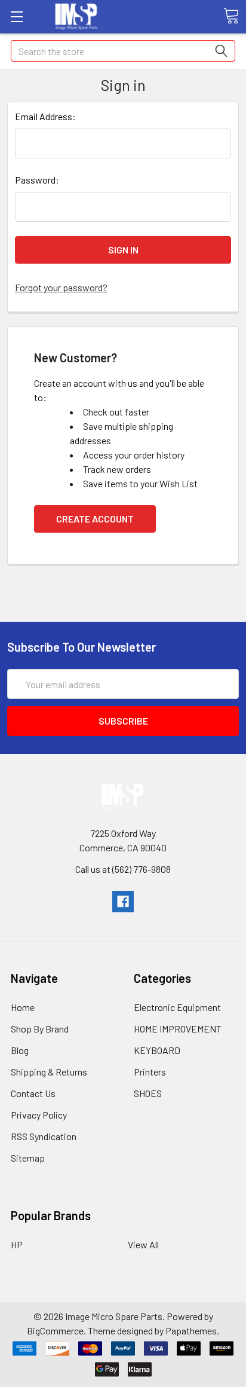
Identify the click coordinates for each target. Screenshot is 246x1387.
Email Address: (45, 116)
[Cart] (231, 16)
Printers (150, 1071)
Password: (37, 179)
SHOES (148, 1093)
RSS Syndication (43, 1136)
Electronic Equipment (177, 1007)
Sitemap (28, 1157)
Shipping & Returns (49, 1071)
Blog (20, 1050)
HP (17, 1244)
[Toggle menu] (16, 16)
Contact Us (33, 1093)
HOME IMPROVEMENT (178, 1028)
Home (23, 1007)
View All (143, 1244)
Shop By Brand (40, 1028)
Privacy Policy (39, 1114)
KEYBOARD (157, 1050)
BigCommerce (55, 1330)
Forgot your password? (61, 287)
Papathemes (191, 1330)
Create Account (95, 518)
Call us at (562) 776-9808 (123, 869)
